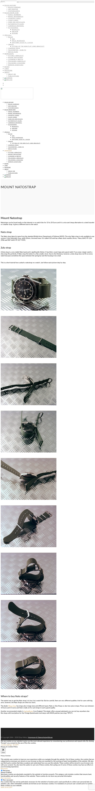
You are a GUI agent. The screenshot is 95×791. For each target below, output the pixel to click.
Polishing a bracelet (17, 61)
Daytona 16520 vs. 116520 (22, 42)
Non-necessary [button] (6, 778)
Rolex (10, 37)
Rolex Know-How (11, 13)
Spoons (15, 33)
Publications (13, 76)
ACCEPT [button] (16, 745)
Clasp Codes (13, 20)
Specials (7, 35)
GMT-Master (13, 9)
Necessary (6, 770)
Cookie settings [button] (6, 745)
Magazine (8, 70)
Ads (13, 39)
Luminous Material (16, 26)
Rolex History (10, 5)
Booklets (16, 29)
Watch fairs (13, 52)
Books (6, 67)
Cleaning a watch (15, 59)
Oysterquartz (14, 11)
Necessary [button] (4, 768)
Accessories (13, 27)
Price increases (18, 40)
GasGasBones (28, 711)
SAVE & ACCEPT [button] (6, 787)
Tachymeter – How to (17, 50)
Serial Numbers (14, 14)
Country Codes (14, 18)
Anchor (15, 31)
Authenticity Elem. (16, 24)
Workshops (9, 53)
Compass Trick (14, 48)
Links (6, 68)
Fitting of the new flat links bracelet (28, 46)
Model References (15, 16)
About (7, 72)
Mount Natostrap (15, 57)
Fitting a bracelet (16, 55)
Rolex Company (14, 7)
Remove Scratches (15, 65)
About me (12, 74)
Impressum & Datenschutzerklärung (40, 737)
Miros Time (12, 706)
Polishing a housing (16, 63)
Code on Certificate (16, 22)
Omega (11, 44)
